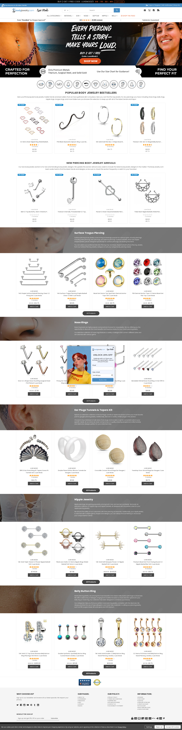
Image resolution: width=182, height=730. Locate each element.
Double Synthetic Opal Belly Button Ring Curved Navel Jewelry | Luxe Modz (72, 654)
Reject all (159, 727)
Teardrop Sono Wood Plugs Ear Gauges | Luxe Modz (148, 471)
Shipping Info (112, 700)
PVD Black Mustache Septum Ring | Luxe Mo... (72, 142)
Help (79, 702)
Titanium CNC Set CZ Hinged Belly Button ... (147, 142)
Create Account (143, 704)
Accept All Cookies (172, 727)
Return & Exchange (114, 702)
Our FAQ (140, 700)
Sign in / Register (154, 5)
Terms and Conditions (115, 699)
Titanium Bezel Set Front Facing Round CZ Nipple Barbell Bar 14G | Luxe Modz (147, 563)
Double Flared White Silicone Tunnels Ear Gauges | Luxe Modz (72, 471)
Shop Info (177, 5)
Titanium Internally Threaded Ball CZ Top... (72, 212)
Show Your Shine (143, 709)
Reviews (140, 697)
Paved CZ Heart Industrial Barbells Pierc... (110, 212)
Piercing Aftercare (144, 702)
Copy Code (119, 2)
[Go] (117, 10)
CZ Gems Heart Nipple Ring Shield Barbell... (34, 142)
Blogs (80, 706)
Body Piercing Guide (144, 707)
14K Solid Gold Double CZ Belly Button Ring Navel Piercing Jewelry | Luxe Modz (110, 654)
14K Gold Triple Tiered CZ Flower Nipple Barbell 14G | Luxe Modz (34, 563)
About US (81, 697)
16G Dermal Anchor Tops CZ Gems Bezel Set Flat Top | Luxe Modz (147, 294)
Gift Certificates (167, 5)
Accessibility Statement (115, 706)
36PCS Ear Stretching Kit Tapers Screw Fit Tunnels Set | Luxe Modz (34, 471)
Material (68, 16)
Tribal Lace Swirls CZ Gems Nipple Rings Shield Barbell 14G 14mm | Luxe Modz (72, 563)
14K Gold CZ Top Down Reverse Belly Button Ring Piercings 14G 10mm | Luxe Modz (34, 654)
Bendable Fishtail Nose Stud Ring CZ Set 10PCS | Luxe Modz (148, 382)
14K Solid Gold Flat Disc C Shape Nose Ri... (110, 142)
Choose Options (35, 124)
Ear (77, 16)
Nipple (104, 16)
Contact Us (112, 704)
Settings (149, 727)
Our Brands (82, 699)
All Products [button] (91, 313)
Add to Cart (111, 194)
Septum (96, 16)
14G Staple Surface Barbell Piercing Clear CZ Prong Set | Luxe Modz (34, 294)
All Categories (53, 16)
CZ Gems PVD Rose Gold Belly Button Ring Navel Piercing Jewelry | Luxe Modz (148, 654)
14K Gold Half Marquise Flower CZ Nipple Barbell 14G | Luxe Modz (110, 563)
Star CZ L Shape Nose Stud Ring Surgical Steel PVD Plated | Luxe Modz (34, 382)
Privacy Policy (112, 697)
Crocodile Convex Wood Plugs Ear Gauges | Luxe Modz (110, 471)
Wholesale (81, 700)
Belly (114, 16)
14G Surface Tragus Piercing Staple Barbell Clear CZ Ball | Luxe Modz (72, 294)
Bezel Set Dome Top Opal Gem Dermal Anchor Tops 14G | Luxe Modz (110, 294)
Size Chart (141, 699)
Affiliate (81, 704)
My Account (142, 706)
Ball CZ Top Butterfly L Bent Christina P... (34, 212)
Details (24, 5)
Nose (86, 16)
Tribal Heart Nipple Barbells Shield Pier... (147, 212)
